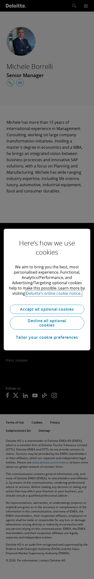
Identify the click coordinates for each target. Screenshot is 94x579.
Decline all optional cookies (47, 323)
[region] (47, 289)
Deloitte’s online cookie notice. (53, 293)
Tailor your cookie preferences (47, 337)
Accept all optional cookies (47, 309)
